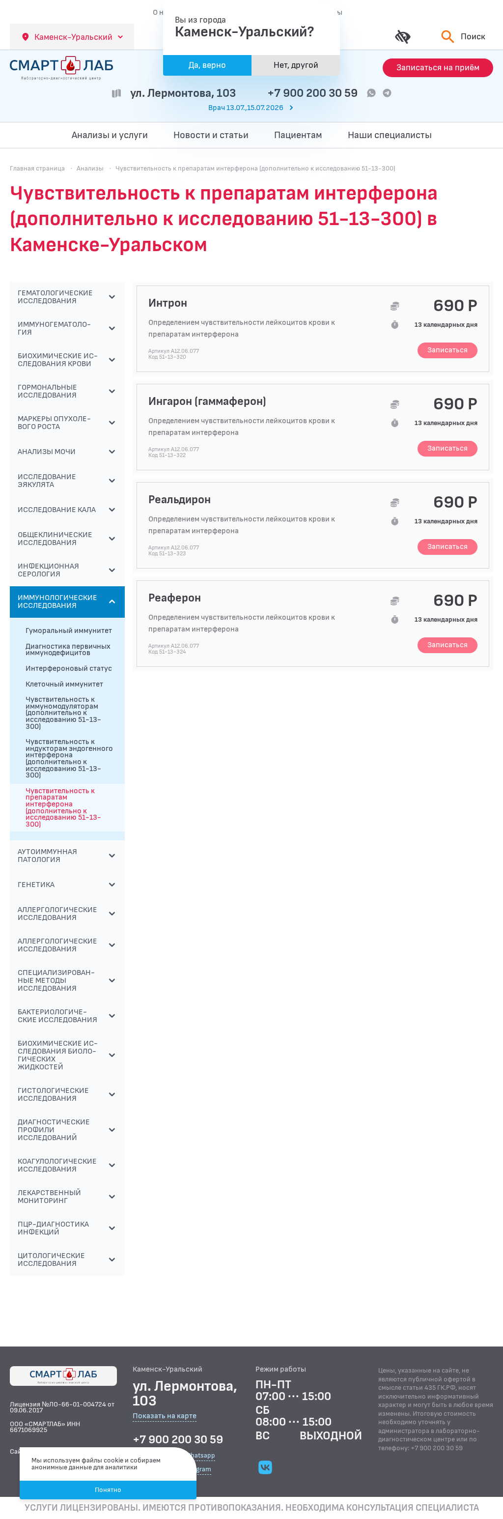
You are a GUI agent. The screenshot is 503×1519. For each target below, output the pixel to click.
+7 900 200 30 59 (312, 93)
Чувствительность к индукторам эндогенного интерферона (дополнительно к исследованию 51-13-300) (69, 758)
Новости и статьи (211, 135)
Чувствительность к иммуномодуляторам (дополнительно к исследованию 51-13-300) (63, 713)
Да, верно (207, 65)
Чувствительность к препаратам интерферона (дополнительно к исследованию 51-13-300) (63, 807)
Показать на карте (164, 1416)
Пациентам (298, 135)
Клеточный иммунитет (64, 684)
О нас (162, 12)
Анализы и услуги (110, 135)
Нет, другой (296, 65)
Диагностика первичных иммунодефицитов (68, 650)
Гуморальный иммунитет (69, 630)
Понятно (108, 1490)
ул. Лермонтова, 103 (183, 93)
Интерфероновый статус (69, 668)
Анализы (90, 168)
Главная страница (37, 168)
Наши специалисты (390, 135)
